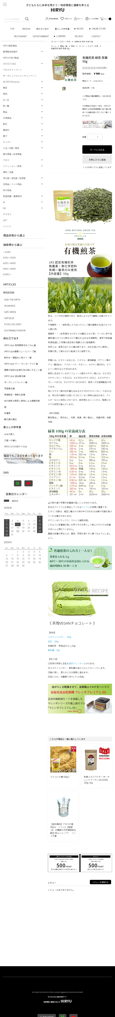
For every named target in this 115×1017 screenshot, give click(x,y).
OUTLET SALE (9, 63)
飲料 (5, 123)
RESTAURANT (20, 36)
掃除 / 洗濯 (8, 172)
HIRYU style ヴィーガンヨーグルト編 (21, 363)
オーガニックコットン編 (15, 382)
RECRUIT (80, 36)
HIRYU (57, 1000)
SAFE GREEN (10, 311)
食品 (5, 111)
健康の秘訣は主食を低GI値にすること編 (23, 369)
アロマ (6, 160)
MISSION (26, 28)
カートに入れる (97, 149)
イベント (7, 226)
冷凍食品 (7, 117)
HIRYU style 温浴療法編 (14, 376)
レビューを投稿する (100, 882)
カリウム (85, 506)
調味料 (6, 129)
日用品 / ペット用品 (12, 184)
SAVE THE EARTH (12, 299)
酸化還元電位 (10, 419)
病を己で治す (42, 28)
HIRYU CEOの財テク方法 (15, 446)
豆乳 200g (53, 641)
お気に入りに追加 (97, 159)
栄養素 (7, 413)
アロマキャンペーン (12, 69)
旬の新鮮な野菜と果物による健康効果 (22, 400)
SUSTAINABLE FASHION (14, 330)
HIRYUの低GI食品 (11, 57)
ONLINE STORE (100, 28)
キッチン (7, 141)
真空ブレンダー (76, 663)
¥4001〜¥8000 (9, 268)
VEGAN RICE (9, 305)
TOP (13, 28)
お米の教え (9, 434)
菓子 (5, 135)
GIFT (5, 220)
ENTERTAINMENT (42, 36)
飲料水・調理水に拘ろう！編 (17, 357)
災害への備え (10, 440)
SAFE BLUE (9, 318)
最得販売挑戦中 (10, 51)
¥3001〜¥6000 (9, 263)
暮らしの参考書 (63, 28)
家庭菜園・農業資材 (12, 196)
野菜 (5, 87)
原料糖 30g (54, 650)
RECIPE (81, 28)
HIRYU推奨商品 (10, 45)
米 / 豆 (6, 99)
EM (4, 208)
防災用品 (7, 190)
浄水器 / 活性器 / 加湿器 (14, 178)
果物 (5, 93)
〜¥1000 (6, 251)
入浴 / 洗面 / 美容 (11, 147)
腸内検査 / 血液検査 (12, 154)
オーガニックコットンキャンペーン (19, 75)
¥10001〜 (7, 274)
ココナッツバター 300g (59, 636)
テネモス (7, 214)
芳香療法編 (9, 388)
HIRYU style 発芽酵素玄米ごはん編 (20, 345)
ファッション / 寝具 (12, 166)
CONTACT (96, 36)
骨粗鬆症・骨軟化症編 (14, 394)
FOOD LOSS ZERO (12, 324)
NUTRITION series (11, 81)
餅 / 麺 (6, 105)
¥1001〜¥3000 (9, 257)
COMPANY (64, 36)
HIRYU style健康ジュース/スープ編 (20, 351)
